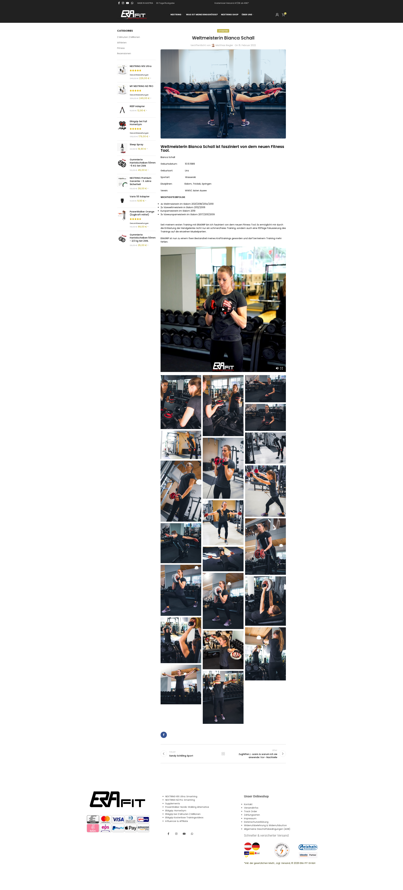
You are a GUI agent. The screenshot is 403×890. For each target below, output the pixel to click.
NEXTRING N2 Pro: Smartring (180, 799)
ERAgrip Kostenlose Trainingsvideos (184, 817)
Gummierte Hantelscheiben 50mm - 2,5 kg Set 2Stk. (143, 237)
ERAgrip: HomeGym (175, 810)
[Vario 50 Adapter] (122, 200)
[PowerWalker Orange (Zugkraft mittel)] (122, 219)
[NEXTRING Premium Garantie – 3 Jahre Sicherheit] (122, 183)
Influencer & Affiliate (176, 821)
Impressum (250, 818)
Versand (285, 863)
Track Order (250, 811)
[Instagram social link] (123, 3)
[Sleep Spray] (122, 148)
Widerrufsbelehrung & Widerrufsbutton (265, 825)
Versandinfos (251, 807)
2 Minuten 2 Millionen (128, 37)
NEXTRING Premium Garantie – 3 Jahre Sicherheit (140, 181)
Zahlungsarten (252, 814)
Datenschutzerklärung (256, 821)
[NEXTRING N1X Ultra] (122, 72)
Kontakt (248, 804)
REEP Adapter (137, 106)
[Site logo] (133, 14)
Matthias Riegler (224, 45)
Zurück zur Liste (223, 754)
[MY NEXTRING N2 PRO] (122, 92)
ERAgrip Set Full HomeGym (138, 123)
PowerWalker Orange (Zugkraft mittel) (142, 213)
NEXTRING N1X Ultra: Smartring (181, 796)
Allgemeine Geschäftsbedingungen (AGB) (267, 828)
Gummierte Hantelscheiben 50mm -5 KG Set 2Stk (143, 162)
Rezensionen (124, 53)
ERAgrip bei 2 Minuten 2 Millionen (183, 813)
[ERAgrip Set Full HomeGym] (122, 129)
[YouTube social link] (127, 3)
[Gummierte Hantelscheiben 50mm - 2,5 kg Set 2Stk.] (122, 240)
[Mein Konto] (277, 14)
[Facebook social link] (119, 3)
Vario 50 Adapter (140, 196)
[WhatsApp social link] (132, 3)
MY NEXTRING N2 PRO (141, 86)
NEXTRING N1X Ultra (140, 66)
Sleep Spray (136, 144)
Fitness (121, 48)
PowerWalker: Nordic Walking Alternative (187, 807)
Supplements (172, 803)
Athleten (122, 42)
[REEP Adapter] (122, 110)
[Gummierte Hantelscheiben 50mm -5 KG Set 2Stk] (122, 165)
